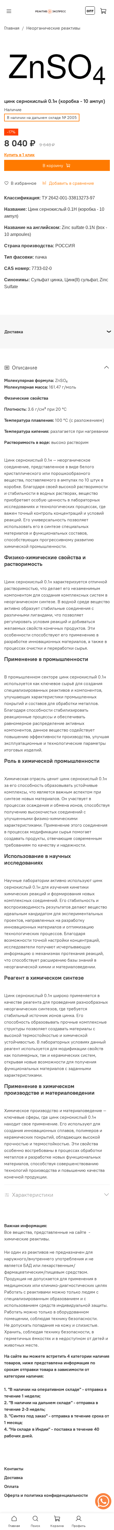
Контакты (13, 1468)
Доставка (13, 1477)
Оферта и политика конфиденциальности (46, 1495)
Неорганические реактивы (53, 28)
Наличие (13, 109)
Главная (11, 28)
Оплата (11, 1486)
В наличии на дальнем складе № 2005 (42, 117)
